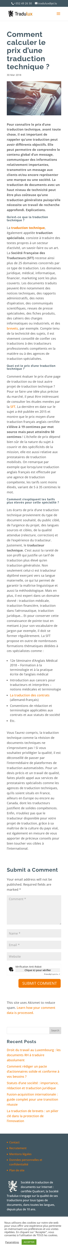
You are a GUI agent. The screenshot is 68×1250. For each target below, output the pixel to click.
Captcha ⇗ (52, 974)
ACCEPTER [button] (29, 1242)
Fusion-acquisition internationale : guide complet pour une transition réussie (32, 1099)
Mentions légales (20, 1154)
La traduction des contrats (30, 695)
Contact (14, 1142)
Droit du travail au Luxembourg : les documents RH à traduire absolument (34, 1055)
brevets (12, 328)
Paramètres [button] (12, 1242)
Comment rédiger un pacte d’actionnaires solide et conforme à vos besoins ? (33, 1071)
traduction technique (28, 228)
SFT (12, 407)
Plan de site (16, 1170)
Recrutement (18, 1148)
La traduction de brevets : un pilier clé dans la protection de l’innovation (32, 1116)
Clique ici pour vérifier (38, 970)
